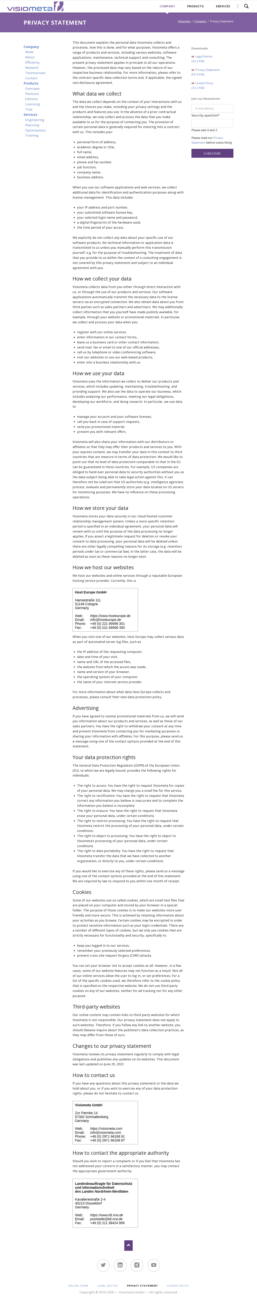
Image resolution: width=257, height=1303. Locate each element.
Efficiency (32, 62)
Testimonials (35, 73)
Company (200, 21)
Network (31, 67)
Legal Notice (201, 58)
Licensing (32, 104)
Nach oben (128, 1245)
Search (246, 6)
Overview (32, 88)
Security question (205, 115)
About (30, 57)
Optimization (35, 130)
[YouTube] (153, 1265)
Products (31, 83)
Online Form (78, 1285)
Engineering (34, 120)
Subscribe (212, 153)
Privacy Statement (205, 72)
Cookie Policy (202, 85)
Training (31, 135)
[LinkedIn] (120, 1265)
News (29, 52)
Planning (32, 125)
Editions (31, 99)
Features (32, 93)
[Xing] (137, 1265)
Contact (31, 78)
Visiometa (184, 21)
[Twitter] (103, 1265)
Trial (28, 109)
